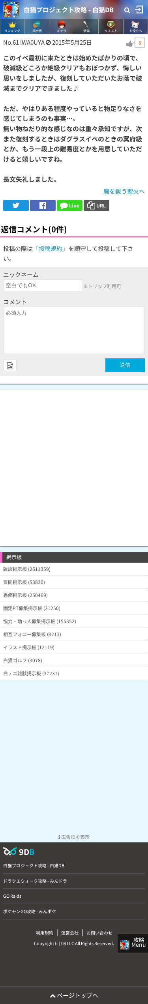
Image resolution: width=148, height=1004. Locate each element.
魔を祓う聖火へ (124, 191)
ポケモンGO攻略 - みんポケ (29, 911)
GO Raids (12, 896)
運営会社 (70, 932)
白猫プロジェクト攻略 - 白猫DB (69, 9)
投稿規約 (50, 248)
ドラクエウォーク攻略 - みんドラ (35, 881)
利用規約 (44, 932)
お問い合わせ (99, 932)
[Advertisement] (74, 464)
